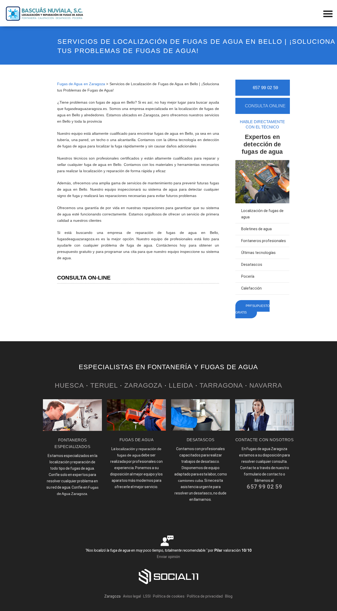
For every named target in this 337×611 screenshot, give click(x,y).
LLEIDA (181, 385)
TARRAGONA (221, 385)
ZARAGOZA (143, 385)
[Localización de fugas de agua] (136, 429)
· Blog (228, 596)
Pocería (247, 276)
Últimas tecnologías (258, 253)
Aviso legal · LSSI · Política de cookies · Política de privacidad (173, 596)
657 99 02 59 (265, 87)
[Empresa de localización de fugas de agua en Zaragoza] (44, 20)
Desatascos (251, 264)
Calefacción (251, 288)
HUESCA (69, 385)
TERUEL (104, 385)
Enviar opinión (168, 557)
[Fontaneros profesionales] (72, 429)
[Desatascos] (200, 429)
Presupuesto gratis (252, 309)
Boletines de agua (256, 229)
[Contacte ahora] (264, 429)
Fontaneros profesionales (263, 241)
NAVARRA (265, 385)
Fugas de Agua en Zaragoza (81, 84)
